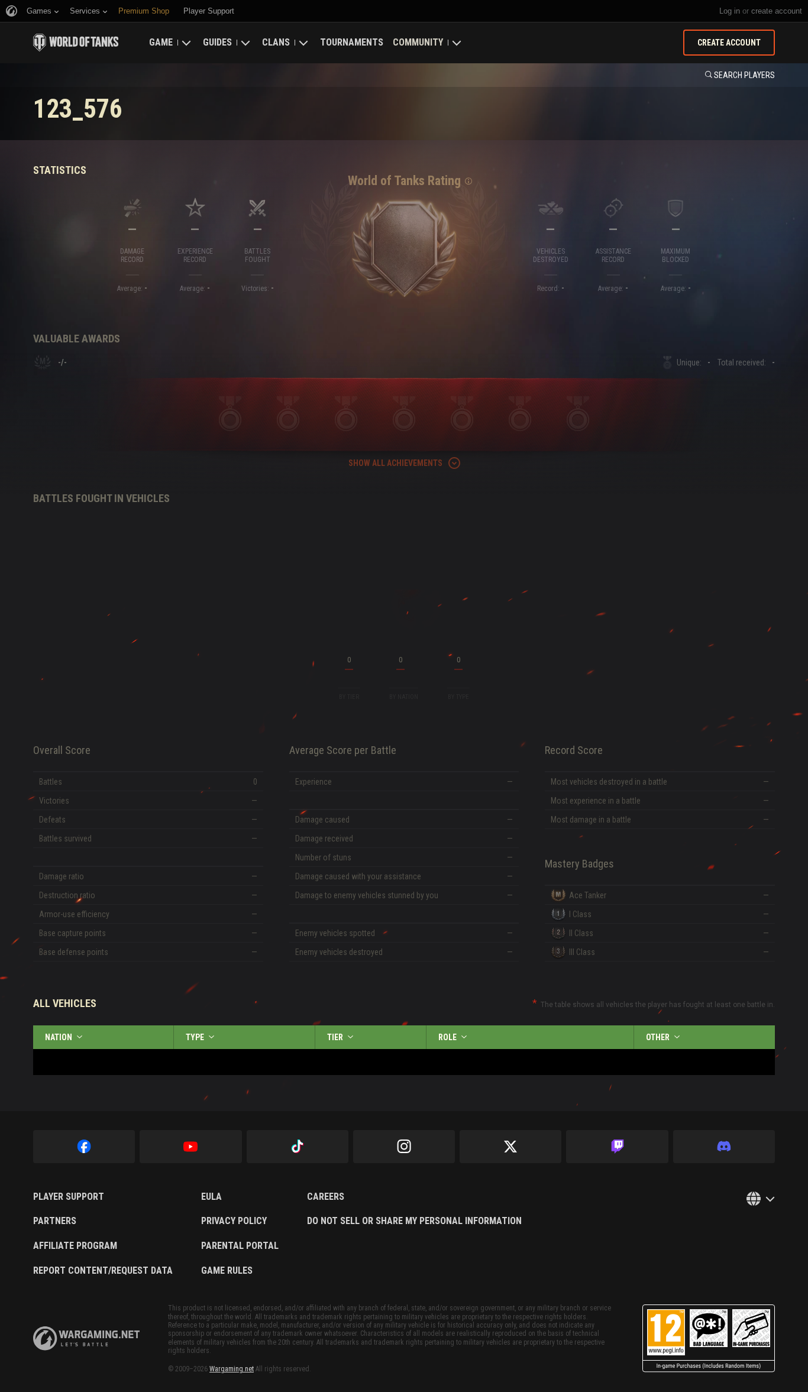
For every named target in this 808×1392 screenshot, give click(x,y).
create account (776, 11)
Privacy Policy (234, 1221)
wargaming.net (86, 1338)
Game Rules (227, 1270)
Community (418, 42)
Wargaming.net (231, 1369)
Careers (325, 1197)
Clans (276, 42)
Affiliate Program (75, 1246)
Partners (54, 1221)
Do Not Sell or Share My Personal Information (414, 1221)
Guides (217, 42)
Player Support (68, 1197)
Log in (729, 11)
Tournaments (351, 42)
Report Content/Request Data (103, 1270)
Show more (404, 790)
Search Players (744, 75)
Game (161, 42)
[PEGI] (708, 1338)
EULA (211, 1197)
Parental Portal (240, 1246)
